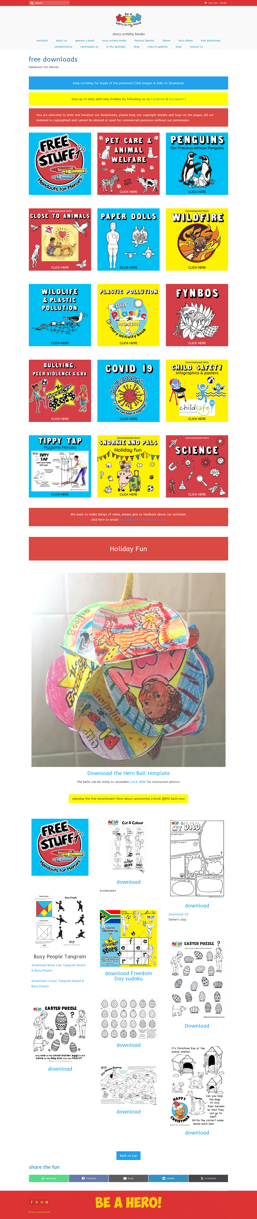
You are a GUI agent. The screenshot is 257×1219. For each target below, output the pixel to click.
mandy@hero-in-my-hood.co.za (143, 519)
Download (197, 1025)
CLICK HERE (138, 782)
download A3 (178, 914)
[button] (128, 798)
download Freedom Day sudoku (128, 976)
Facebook (158, 99)
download (60, 1068)
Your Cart (217, 3)
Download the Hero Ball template (128, 773)
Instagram (176, 99)
